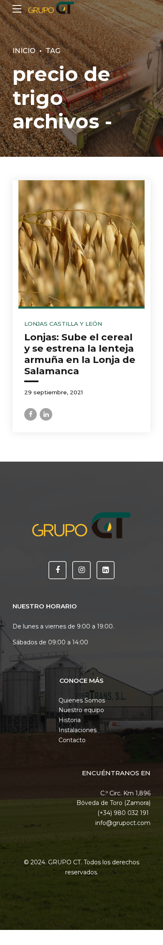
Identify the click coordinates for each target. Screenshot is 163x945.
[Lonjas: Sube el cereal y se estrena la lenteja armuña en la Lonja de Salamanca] (81, 243)
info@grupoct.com (122, 823)
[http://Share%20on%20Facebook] (30, 414)
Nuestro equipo (81, 710)
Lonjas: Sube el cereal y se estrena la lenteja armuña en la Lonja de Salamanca (79, 354)
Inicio (24, 50)
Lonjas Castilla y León (63, 323)
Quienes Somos (82, 700)
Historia (70, 720)
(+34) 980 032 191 (123, 813)
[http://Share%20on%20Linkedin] (46, 414)
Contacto (72, 740)
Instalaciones (78, 730)
